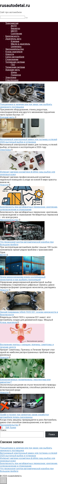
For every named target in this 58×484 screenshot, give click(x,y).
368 (7, 427)
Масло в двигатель (20, 44)
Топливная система (15, 62)
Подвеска (16, 75)
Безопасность (12, 36)
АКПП (14, 26)
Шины (14, 72)
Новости (9, 54)
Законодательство (14, 49)
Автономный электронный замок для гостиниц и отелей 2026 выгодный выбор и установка (28, 454)
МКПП (14, 31)
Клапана (15, 41)
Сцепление (16, 33)
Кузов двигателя (13, 51)
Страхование (11, 59)
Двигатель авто (13, 38)
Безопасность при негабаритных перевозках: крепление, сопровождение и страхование (29, 464)
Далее (13, 427)
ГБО (13, 64)
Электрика (10, 77)
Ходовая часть (12, 69)
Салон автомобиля (14, 57)
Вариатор (15, 28)
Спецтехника (11, 80)
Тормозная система (15, 67)
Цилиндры (16, 46)
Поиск (3, 430)
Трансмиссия (11, 23)
